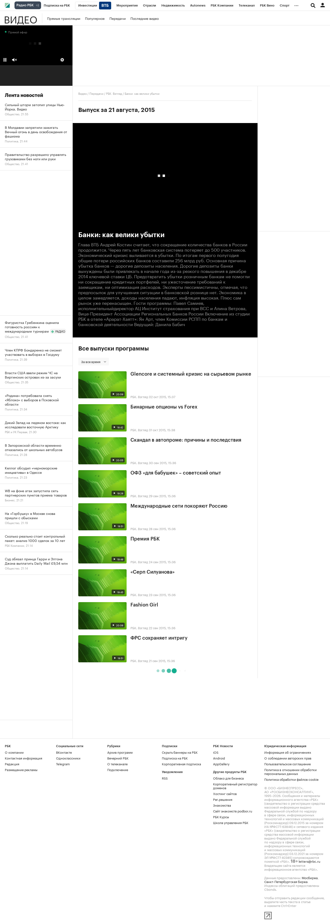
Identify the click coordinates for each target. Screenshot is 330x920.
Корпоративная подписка (181, 763)
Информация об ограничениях (287, 752)
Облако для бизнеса (228, 777)
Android (219, 757)
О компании (14, 752)
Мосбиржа (310, 877)
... (296, 4)
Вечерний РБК (118, 757)
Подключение (117, 769)
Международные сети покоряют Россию (178, 506)
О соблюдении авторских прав (287, 757)
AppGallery (221, 763)
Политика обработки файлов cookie (291, 779)
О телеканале (117, 763)
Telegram (63, 763)
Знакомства (222, 805)
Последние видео (144, 18)
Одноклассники (68, 757)
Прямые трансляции (63, 18)
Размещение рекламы (21, 769)
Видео (20, 18)
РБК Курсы (221, 816)
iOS (215, 752)
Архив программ (120, 752)
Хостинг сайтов (225, 793)
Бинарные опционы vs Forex (163, 407)
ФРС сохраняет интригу (158, 638)
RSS (165, 777)
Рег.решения (222, 799)
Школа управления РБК (230, 822)
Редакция (12, 763)
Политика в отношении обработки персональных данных (290, 771)
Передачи (117, 18)
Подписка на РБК (175, 757)
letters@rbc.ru (309, 861)
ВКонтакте (64, 752)
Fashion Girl (144, 605)
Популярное (95, 18)
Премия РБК (145, 539)
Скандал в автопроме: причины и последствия (185, 440)
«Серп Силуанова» (152, 572)
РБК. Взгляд (114, 93)
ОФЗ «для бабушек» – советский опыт (175, 473)
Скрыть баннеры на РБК (180, 752)
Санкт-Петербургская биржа (286, 881)
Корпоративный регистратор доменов (235, 785)
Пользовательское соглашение (287, 763)
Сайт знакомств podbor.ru (232, 810)
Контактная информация (23, 757)
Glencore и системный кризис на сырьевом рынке (190, 374)
